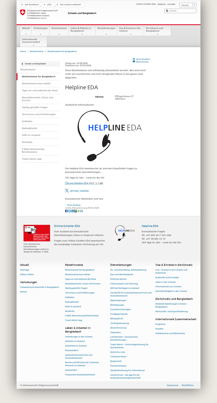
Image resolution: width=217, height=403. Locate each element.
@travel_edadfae (79, 190)
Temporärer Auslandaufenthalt (80, 374)
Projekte (159, 329)
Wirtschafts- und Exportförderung (171, 311)
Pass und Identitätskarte (121, 274)
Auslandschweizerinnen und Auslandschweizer (78, 356)
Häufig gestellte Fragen (76, 288)
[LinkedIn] (72, 211)
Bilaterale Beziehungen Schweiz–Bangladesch (171, 305)
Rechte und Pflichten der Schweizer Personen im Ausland (82, 364)
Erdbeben (69, 297)
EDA (49, 4)
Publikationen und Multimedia (170, 333)
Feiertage (24, 270)
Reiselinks (70, 311)
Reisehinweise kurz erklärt (77, 274)
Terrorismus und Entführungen (80, 293)
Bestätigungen (117, 305)
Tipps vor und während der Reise (80, 279)
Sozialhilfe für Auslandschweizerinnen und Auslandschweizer (131, 294)
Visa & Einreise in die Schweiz (130, 29)
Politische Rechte (118, 279)
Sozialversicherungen (120, 309)
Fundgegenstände (119, 314)
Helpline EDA (150, 226)
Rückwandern (71, 350)
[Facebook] (66, 211)
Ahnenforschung (118, 328)
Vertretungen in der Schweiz (79, 337)
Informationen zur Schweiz (168, 286)
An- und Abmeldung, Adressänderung (128, 270)
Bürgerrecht (116, 361)
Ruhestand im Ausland (76, 346)
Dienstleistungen (106, 28)
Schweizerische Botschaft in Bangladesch (39, 287)
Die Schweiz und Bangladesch (154, 29)
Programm (160, 324)
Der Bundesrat (31, 4)
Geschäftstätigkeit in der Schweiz (171, 291)
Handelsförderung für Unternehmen (127, 370)
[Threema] (75, 211)
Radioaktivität (72, 302)
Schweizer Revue (118, 357)
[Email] (81, 211)
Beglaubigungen (118, 300)
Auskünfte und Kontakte (167, 277)
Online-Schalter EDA (67, 226)
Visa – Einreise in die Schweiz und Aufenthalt (171, 271)
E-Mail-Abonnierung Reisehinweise (82, 316)
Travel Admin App (73, 320)
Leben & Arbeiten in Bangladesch (81, 29)
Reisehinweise (59, 28)
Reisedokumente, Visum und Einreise (82, 283)
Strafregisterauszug (119, 323)
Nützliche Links (117, 352)
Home (23, 51)
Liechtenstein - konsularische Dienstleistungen (124, 338)
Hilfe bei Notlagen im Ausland (124, 288)
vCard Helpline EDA (85, 183)
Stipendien (115, 332)
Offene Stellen (27, 274)
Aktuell (26, 28)
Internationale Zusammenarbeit (31, 40)
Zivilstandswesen (118, 366)
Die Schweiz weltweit (70, 4)
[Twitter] (69, 211)
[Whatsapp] (78, 211)
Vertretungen (41, 28)
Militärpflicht (116, 318)
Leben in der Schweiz (165, 282)
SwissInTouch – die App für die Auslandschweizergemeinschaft (125, 376)
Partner (23, 292)
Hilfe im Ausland (73, 306)
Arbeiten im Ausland (75, 341)
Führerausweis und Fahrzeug (124, 283)
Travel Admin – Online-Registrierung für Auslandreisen (129, 346)
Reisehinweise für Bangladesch (80, 270)
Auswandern (71, 370)
